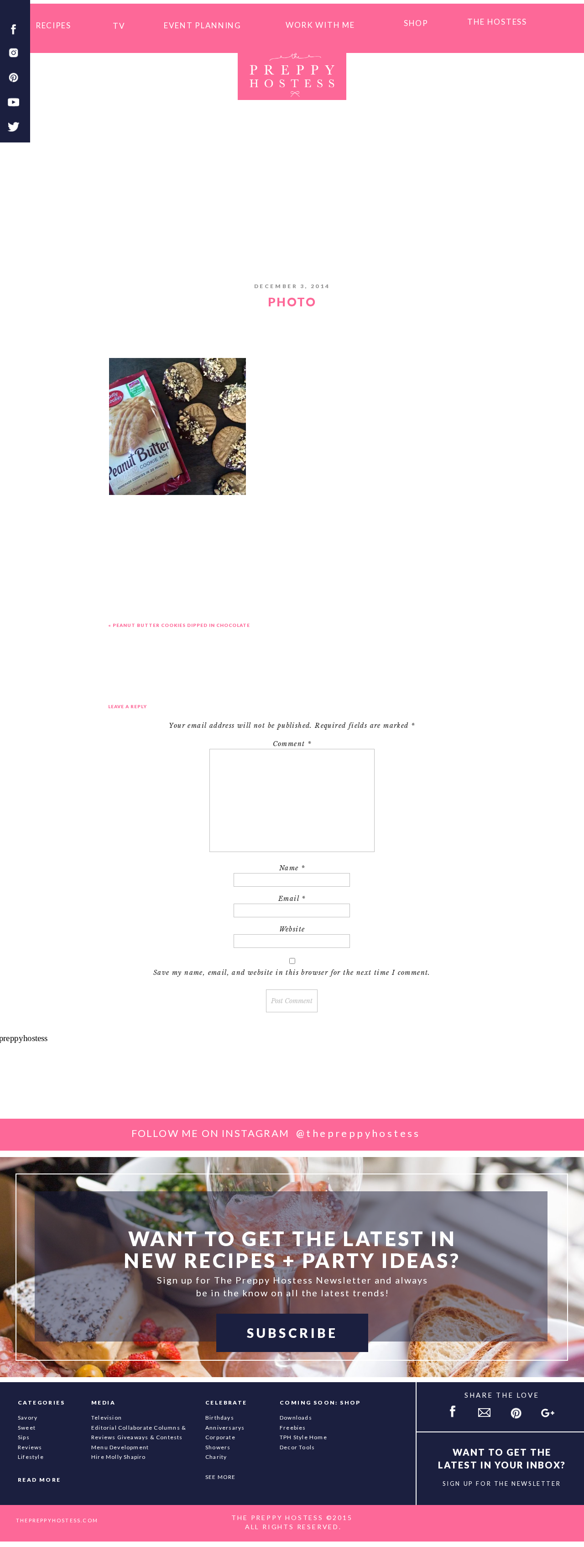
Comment (292, 744)
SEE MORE (220, 1476)
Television (106, 1417)
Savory (27, 1417)
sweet (27, 1427)
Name (292, 868)
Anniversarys (225, 1427)
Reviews (30, 1447)
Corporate (220, 1437)
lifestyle (31, 1456)
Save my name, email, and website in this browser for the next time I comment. (292, 972)
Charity (216, 1456)
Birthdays (219, 1417)
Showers (217, 1447)
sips (24, 1437)
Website (292, 929)
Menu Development (120, 1447)
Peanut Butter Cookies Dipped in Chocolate (181, 625)
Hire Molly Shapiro (118, 1456)
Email (292, 899)
